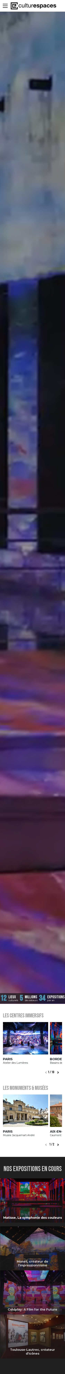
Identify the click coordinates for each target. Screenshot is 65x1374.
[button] (58, 1072)
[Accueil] (33, 5)
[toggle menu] (5, 6)
